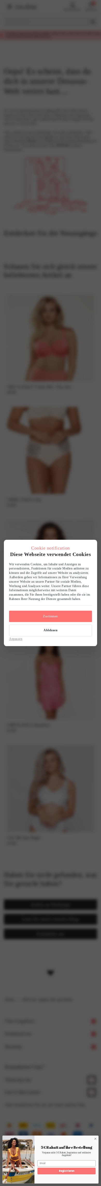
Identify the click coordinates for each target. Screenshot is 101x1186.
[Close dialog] (95, 1139)
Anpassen (15, 639)
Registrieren (66, 1171)
